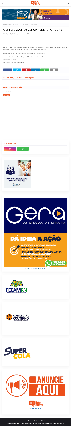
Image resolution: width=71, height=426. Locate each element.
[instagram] (10, 149)
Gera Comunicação (58, 423)
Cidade (43, 420)
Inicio (29, 420)
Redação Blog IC (8, 33)
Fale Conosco (35, 408)
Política (36, 420)
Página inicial (6, 24)
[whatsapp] (23, 149)
